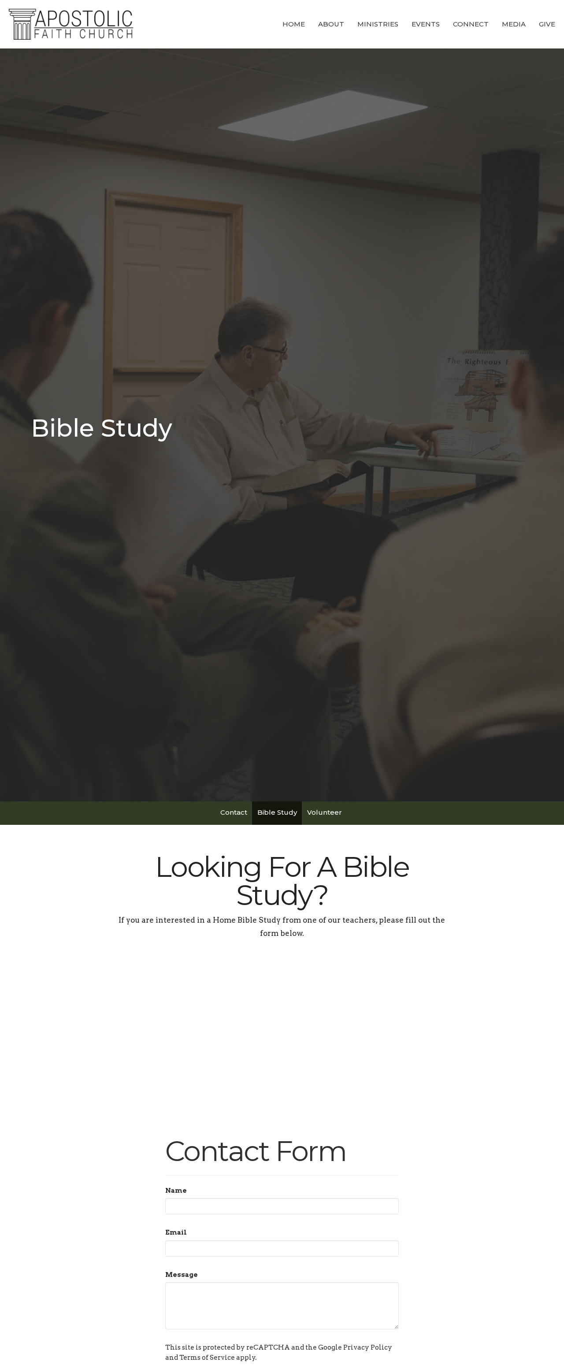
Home (293, 24)
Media (514, 24)
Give (547, 24)
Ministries (377, 24)
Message (181, 1275)
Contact (233, 812)
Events (426, 24)
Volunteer (324, 812)
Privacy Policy (367, 1347)
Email (176, 1232)
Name (176, 1191)
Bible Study (277, 812)
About (331, 24)
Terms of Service (207, 1358)
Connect (471, 24)
